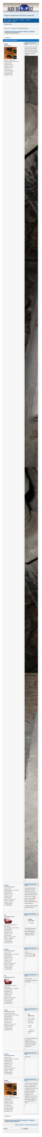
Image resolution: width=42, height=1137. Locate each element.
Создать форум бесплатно (31, 1124)
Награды (22, 20)
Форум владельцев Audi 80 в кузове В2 (16, 31)
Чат (5, 20)
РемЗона (31, 31)
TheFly (6, 1010)
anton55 (6, 885)
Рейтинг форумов (19, 1124)
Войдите (14, 28)
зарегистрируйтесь (23, 28)
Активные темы (8, 24)
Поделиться (28, 42)
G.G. (5, 915)
